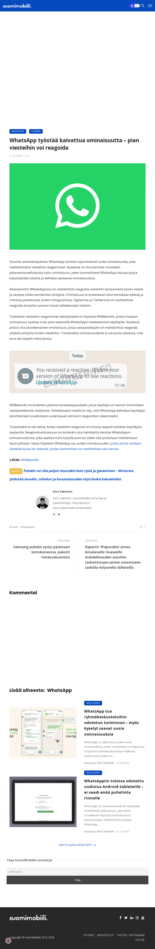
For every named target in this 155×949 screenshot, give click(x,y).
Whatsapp (29, 527)
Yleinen (36, 131)
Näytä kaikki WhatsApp (75, 845)
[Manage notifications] (8, 941)
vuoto (15, 527)
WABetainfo (30, 460)
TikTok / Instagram (130, 935)
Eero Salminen (62, 491)
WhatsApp (18, 131)
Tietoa (139, 940)
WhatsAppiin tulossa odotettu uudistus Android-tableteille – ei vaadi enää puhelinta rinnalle (114, 789)
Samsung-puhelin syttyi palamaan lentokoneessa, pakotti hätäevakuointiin (41, 552)
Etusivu (89, 935)
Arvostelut (105, 935)
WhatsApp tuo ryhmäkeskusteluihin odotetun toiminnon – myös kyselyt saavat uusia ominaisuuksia (111, 722)
